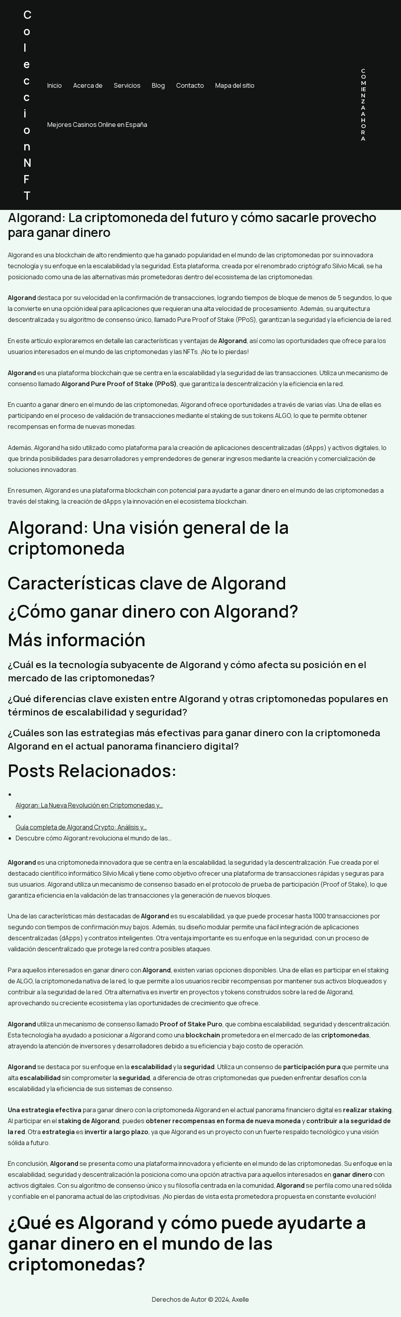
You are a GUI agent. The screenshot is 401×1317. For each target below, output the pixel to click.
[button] (364, 105)
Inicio (54, 85)
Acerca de (88, 85)
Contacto (190, 85)
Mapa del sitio (235, 85)
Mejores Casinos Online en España (97, 124)
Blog (158, 85)
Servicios (127, 85)
